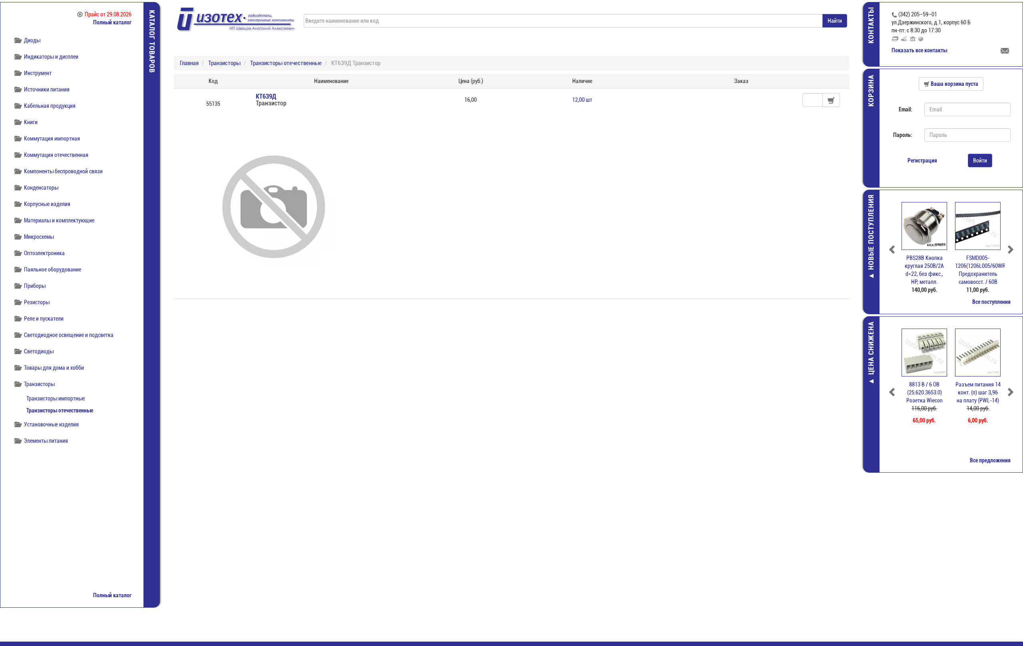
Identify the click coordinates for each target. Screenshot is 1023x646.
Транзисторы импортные (55, 398)
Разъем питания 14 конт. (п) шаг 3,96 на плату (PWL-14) (978, 392)
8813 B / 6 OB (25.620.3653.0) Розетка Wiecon (924, 392)
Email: (905, 109)
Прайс (108, 14)
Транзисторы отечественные (59, 410)
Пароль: (902, 135)
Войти (980, 160)
